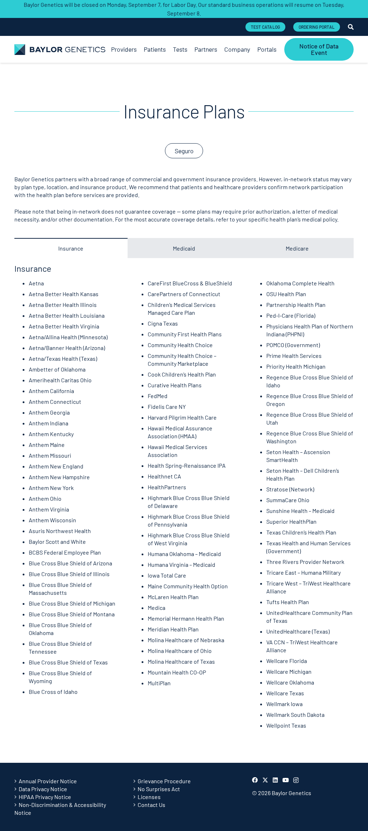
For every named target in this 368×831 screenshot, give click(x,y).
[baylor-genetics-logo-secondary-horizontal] (59, 49)
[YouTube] (285, 780)
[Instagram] (296, 780)
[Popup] (351, 27)
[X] (265, 780)
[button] (280, 49)
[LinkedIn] (275, 780)
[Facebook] (255, 780)
